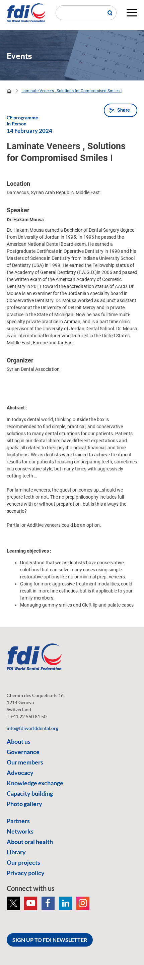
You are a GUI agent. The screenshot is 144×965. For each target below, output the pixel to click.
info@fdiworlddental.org (32, 728)
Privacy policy (26, 872)
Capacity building (30, 793)
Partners (18, 821)
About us (18, 741)
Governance (23, 751)
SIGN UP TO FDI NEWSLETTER (49, 939)
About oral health (30, 841)
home (9, 91)
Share (123, 110)
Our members (25, 762)
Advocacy (20, 772)
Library (16, 852)
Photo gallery (24, 803)
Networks (20, 831)
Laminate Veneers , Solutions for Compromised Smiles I (71, 91)
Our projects (23, 862)
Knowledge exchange (35, 783)
